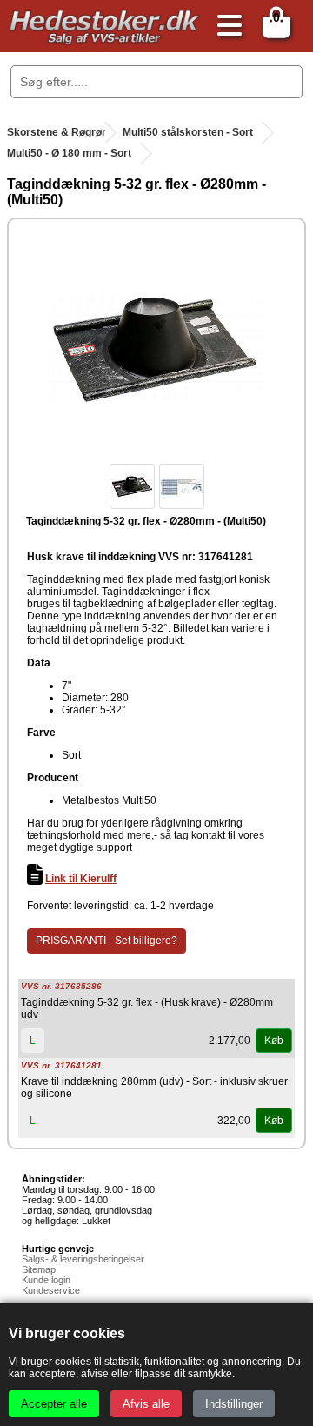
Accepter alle (54, 1403)
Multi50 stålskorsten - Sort (188, 132)
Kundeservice (51, 1290)
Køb (273, 1040)
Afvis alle (146, 1403)
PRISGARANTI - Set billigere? (106, 940)
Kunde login (46, 1280)
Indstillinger (234, 1403)
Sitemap (39, 1269)
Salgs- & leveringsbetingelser (83, 1259)
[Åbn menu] (225, 26)
